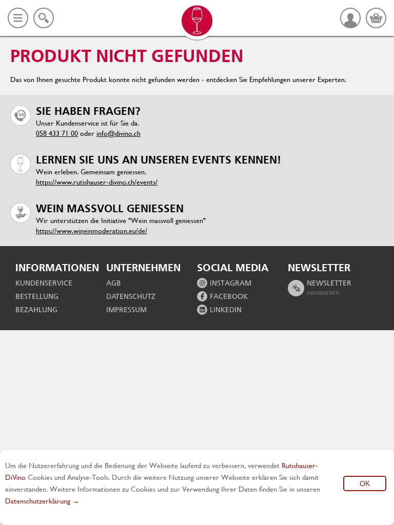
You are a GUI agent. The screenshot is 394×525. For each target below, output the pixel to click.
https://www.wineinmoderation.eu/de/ (91, 231)
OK (365, 483)
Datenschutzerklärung (37, 501)
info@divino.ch (118, 133)
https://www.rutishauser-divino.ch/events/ (96, 182)
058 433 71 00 (57, 133)
